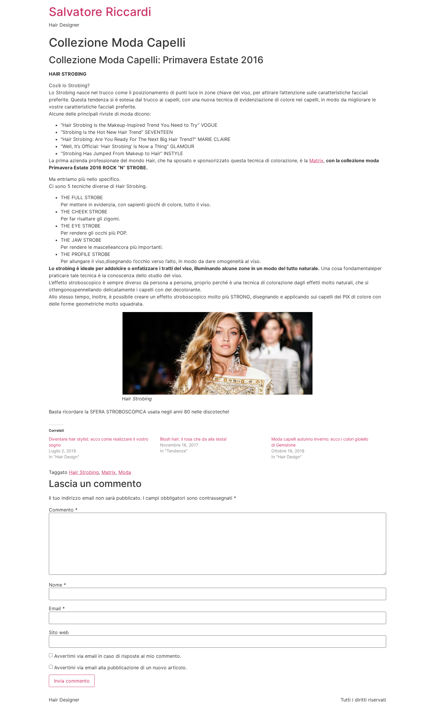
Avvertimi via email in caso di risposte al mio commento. (117, 656)
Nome (57, 584)
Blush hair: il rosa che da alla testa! (193, 438)
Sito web (59, 632)
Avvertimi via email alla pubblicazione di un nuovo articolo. (120, 667)
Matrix (316, 160)
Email (57, 608)
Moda (124, 472)
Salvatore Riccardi (100, 11)
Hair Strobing (84, 472)
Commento (63, 509)
